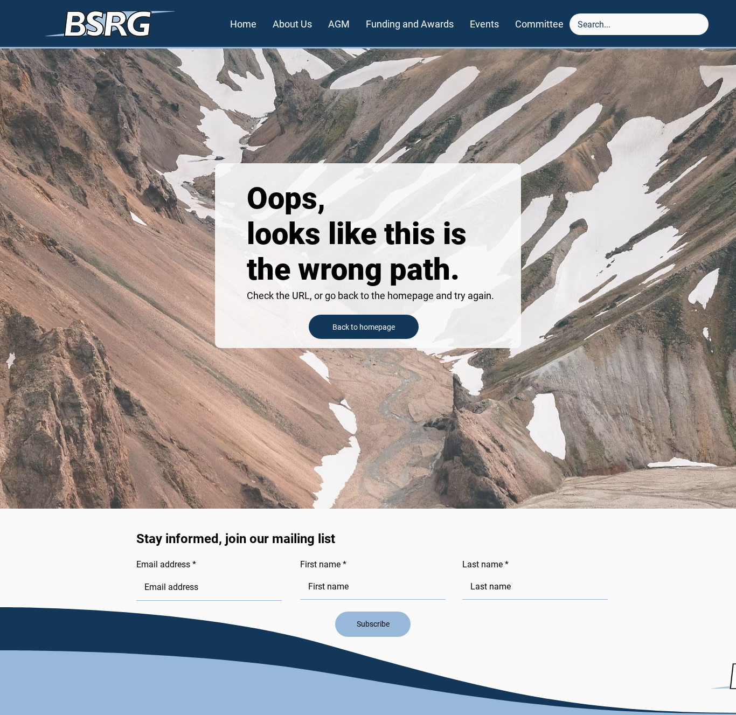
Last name (482, 564)
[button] (410, 24)
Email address (163, 564)
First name (320, 564)
